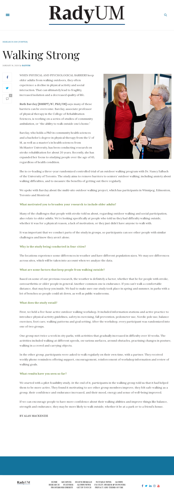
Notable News (103, 482)
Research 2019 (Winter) (15, 42)
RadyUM (26, 65)
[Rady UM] (87, 15)
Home (54, 482)
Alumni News (84, 484)
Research (54, 484)
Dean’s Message (83, 482)
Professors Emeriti (62, 487)
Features (68, 484)
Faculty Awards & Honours (109, 484)
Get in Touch (84, 487)
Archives (66, 482)
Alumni (119, 482)
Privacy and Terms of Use (109, 487)
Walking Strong (41, 54)
